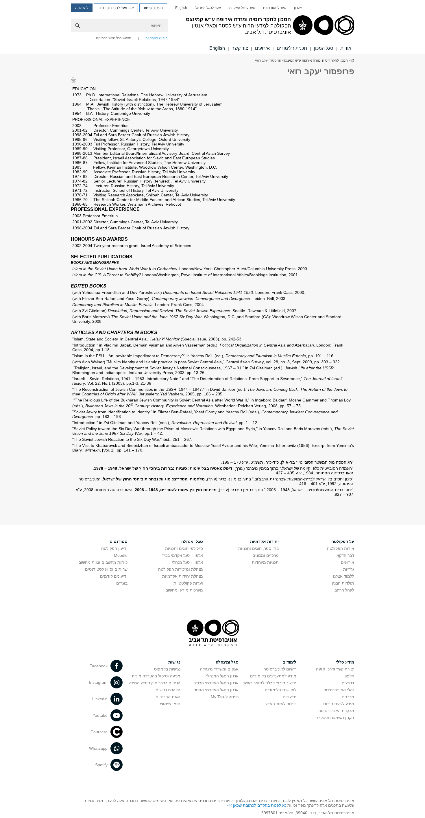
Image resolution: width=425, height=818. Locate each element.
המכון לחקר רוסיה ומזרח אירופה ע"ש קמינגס (352, 60)
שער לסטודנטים (275, 8)
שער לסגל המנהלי (208, 8)
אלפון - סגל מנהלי (187, 562)
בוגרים (122, 583)
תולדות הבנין (343, 583)
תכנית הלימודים (292, 48)
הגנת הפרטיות (168, 696)
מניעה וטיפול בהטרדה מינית (156, 676)
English (181, 8)
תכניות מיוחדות (265, 562)
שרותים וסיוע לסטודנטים (106, 569)
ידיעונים (289, 696)
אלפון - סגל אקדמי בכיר (182, 555)
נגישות (174, 662)
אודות (345, 48)
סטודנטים (119, 541)
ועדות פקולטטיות (188, 583)
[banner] (212, 27)
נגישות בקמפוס (167, 669)
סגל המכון (323, 48)
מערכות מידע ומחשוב (184, 590)
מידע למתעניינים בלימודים (273, 676)
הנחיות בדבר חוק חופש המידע (154, 683)
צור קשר (240, 48)
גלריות (348, 569)
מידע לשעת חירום (338, 703)
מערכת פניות (153, 7)
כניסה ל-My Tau (225, 696)
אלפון (298, 8)
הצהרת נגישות (168, 690)
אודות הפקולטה (340, 548)
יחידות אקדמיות (264, 541)
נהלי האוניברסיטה (339, 690)
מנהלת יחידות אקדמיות (182, 576)
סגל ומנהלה (192, 541)
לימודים (289, 662)
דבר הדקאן (344, 555)
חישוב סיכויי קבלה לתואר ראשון (269, 683)
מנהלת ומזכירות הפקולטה (180, 569)
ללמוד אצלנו (343, 576)
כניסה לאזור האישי (280, 703)
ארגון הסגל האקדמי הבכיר (216, 683)
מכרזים (348, 696)
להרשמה (81, 7)
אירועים (262, 48)
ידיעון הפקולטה (114, 548)
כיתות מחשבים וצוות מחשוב (103, 562)
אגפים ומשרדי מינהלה (219, 669)
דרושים (348, 683)
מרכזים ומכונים (265, 555)
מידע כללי (345, 662)
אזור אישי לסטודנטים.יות (116, 7)
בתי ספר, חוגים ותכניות (258, 548)
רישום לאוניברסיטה (279, 669)
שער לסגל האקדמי (242, 8)
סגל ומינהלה (227, 662)
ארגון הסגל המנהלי (222, 676)
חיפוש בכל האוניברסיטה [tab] (113, 38)
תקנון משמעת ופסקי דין (333, 717)
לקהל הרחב (344, 590)
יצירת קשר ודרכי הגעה (335, 669)
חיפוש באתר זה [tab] (156, 38)
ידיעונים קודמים (114, 576)
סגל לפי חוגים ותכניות (184, 548)
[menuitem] (298, 8)
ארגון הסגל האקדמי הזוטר (216, 690)
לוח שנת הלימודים (280, 690)
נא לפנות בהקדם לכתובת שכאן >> (256, 805)
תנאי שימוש (170, 703)
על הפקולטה (342, 541)
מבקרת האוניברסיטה (336, 710)
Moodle (121, 555)
